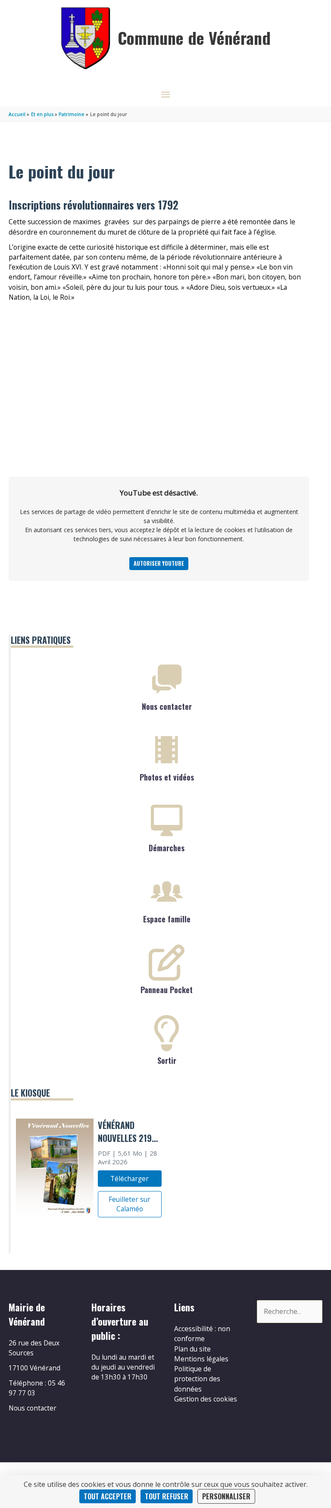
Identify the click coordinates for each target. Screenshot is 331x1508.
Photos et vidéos (167, 777)
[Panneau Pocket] (167, 962)
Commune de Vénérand (194, 37)
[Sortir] (167, 1033)
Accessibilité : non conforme (202, 1333)
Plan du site (192, 1349)
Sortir (166, 1060)
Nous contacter (167, 706)
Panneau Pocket (167, 989)
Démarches (166, 847)
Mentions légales (201, 1359)
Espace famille (166, 919)
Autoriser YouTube (159, 563)
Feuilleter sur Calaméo (129, 1203)
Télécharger (129, 1178)
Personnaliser (226, 1496)
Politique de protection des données (197, 1379)
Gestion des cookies (205, 1399)
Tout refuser (166, 1496)
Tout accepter (107, 1496)
